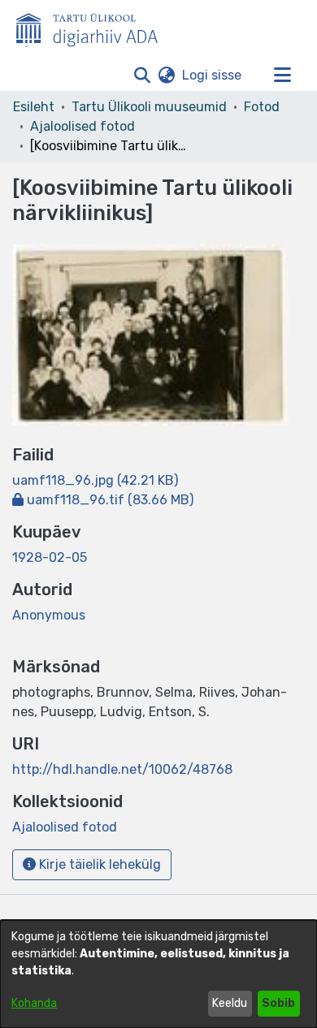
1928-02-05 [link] (49, 557)
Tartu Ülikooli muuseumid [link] (149, 106)
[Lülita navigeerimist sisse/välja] (282, 75)
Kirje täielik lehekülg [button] (98, 864)
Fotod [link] (262, 106)
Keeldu (229, 1003)
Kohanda (34, 1003)
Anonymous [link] (48, 615)
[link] (95, 480)
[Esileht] (93, 26)
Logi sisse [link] (212, 75)
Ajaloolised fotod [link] (82, 126)
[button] (142, 75)
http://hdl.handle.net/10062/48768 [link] (122, 769)
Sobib (278, 1003)
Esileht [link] (33, 106)
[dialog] (158, 974)
